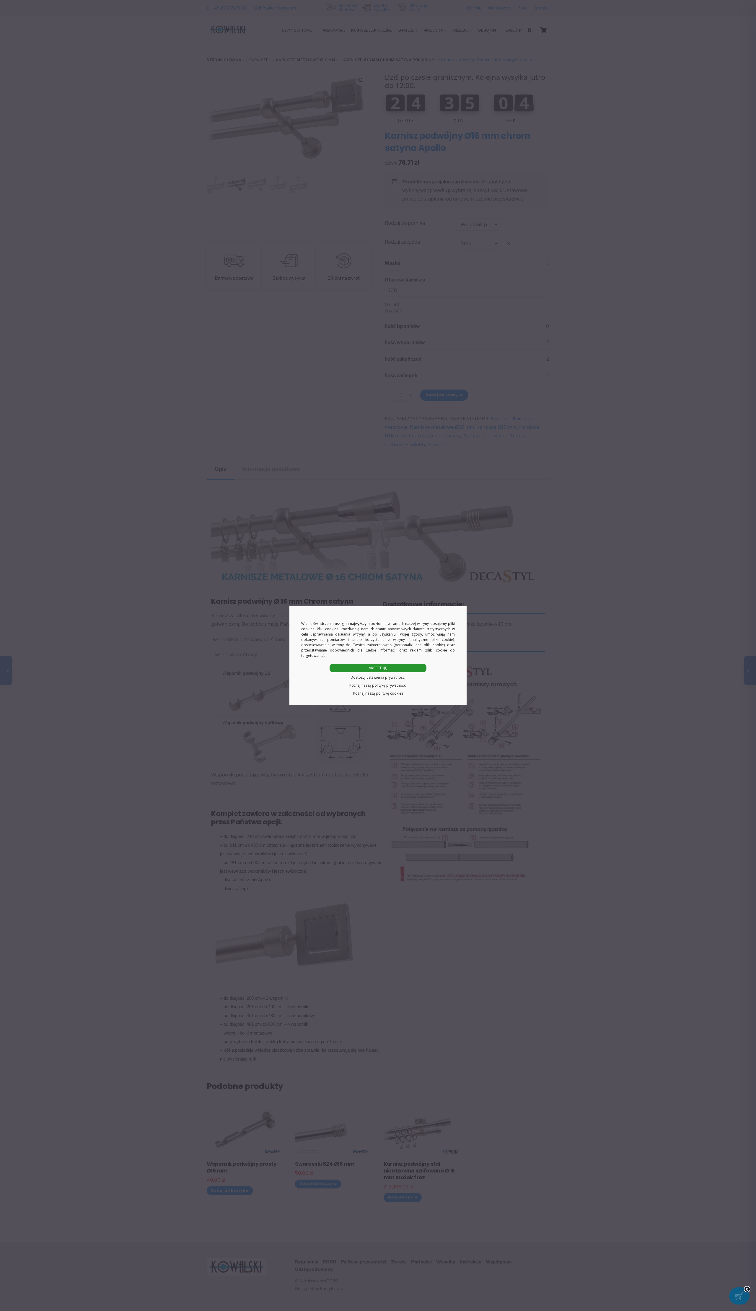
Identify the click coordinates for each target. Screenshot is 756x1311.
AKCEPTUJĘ (378, 667)
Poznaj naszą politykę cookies (378, 693)
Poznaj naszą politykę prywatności (378, 685)
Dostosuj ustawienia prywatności (378, 677)
